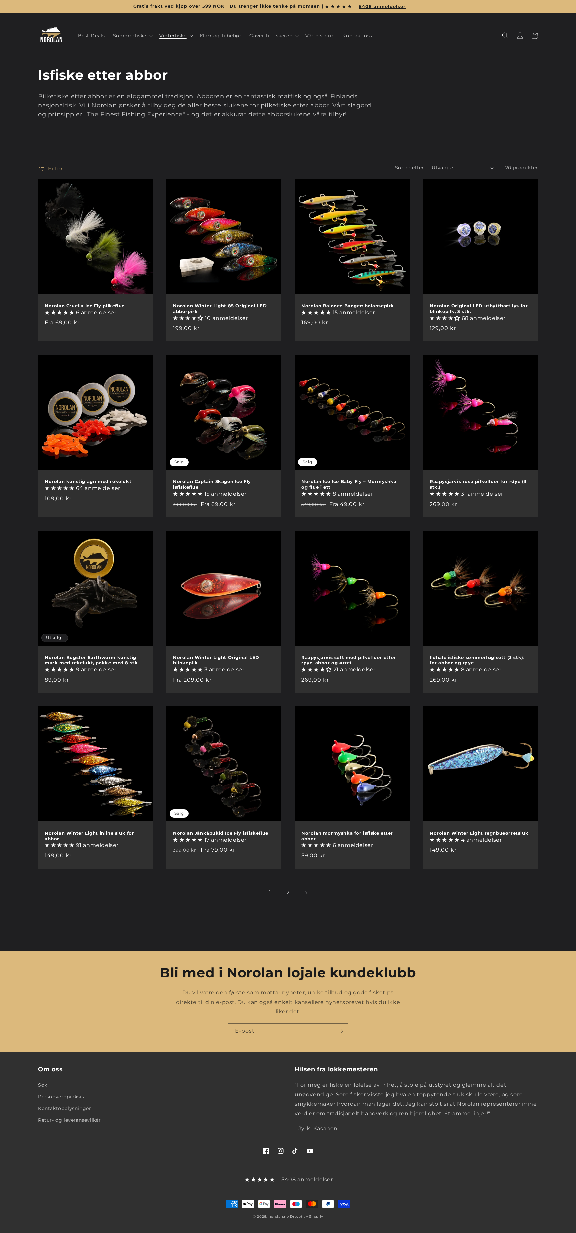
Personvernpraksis (61, 1097)
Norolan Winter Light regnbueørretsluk (479, 833)
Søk (42, 1085)
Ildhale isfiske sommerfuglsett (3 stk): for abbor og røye (477, 660)
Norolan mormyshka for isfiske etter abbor (347, 835)
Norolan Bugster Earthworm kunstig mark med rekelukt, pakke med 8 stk (91, 660)
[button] (132, 36)
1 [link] (270, 892)
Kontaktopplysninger (64, 1108)
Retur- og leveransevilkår (69, 1120)
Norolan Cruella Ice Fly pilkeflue (85, 305)
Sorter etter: (410, 168)
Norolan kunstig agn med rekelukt (88, 481)
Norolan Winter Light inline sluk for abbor (89, 835)
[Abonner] (340, 1031)
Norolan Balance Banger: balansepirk (347, 305)
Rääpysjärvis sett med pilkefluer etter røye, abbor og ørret (348, 660)
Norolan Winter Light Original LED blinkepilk (216, 660)
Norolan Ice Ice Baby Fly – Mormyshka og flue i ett (349, 484)
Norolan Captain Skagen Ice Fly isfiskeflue (212, 484)
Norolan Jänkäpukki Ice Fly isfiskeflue (220, 833)
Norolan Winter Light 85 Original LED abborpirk (220, 308)
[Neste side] (306, 892)
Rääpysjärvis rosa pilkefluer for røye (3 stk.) (478, 484)
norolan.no (279, 1216)
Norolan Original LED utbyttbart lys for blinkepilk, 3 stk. (479, 308)
